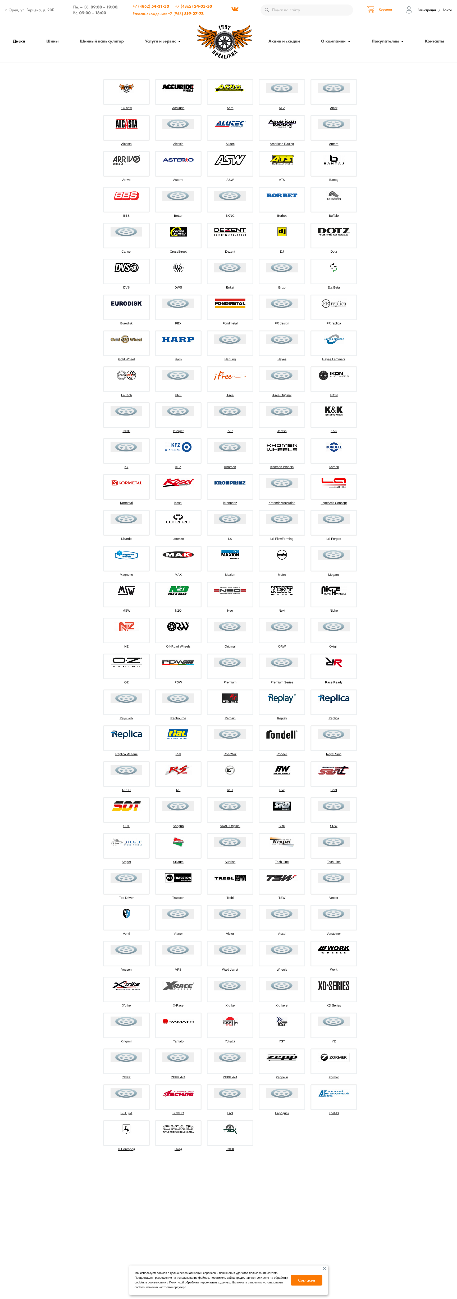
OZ (126, 682)
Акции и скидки (284, 41)
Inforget (178, 431)
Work (333, 969)
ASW (230, 180)
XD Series (334, 1005)
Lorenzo (178, 539)
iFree (230, 395)
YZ (334, 1041)
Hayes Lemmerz (333, 359)
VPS (178, 969)
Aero (230, 108)
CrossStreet (178, 251)
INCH (126, 431)
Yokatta (230, 1041)
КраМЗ (334, 1113)
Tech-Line (334, 862)
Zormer (334, 1077)
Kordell (334, 467)
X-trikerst (282, 1005)
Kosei (178, 503)
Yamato (178, 1041)
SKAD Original (230, 826)
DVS (126, 287)
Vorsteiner (334, 934)
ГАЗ (230, 1113)
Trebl (230, 898)
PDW (178, 682)
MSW (126, 610)
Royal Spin (333, 754)
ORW (282, 646)
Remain (230, 718)
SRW (333, 826)
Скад (178, 1149)
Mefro (282, 575)
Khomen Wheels (282, 467)
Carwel (126, 251)
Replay (282, 718)
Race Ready (333, 682)
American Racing (282, 144)
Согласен (306, 1280)
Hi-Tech (126, 395)
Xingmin (126, 1041)
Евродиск (282, 1113)
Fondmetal (230, 323)
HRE (178, 395)
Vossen (126, 969)
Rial (178, 754)
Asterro (178, 180)
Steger (126, 862)
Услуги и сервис (160, 41)
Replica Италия (126, 754)
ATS (282, 180)
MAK (178, 575)
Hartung (230, 359)
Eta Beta (334, 287)
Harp (178, 359)
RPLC (126, 790)
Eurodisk (126, 323)
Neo (230, 610)
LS (230, 539)
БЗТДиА (126, 1113)
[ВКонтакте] (235, 10)
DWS (178, 287)
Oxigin (333, 646)
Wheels (282, 969)
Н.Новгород (126, 1149)
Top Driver (126, 898)
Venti (126, 934)
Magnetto (126, 575)
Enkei (230, 287)
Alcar (333, 108)
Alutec (230, 144)
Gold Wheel (126, 359)
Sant (334, 790)
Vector (333, 898)
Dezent (230, 251)
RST (230, 790)
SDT (126, 826)
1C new (126, 108)
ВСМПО (178, 1113)
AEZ (282, 108)
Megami (334, 575)
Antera (333, 144)
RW (282, 790)
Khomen (230, 467)
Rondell (282, 754)
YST (282, 1041)
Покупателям (385, 41)
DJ (282, 251)
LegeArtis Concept (334, 503)
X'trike (126, 1005)
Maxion (230, 575)
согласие (263, 1277)
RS (178, 790)
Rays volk (126, 718)
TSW (282, 898)
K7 (127, 467)
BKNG (230, 216)
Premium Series (282, 682)
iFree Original (281, 395)
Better (178, 216)
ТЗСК (230, 1149)
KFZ (178, 467)
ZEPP (126, 1077)
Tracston (178, 898)
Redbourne (178, 718)
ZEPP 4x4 (178, 1077)
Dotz (334, 251)
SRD (281, 826)
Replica (333, 718)
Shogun (178, 826)
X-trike (230, 1005)
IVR (230, 431)
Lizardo (126, 539)
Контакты (434, 41)
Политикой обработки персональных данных (200, 1282)
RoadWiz (230, 754)
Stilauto (178, 862)
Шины (52, 41)
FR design (282, 323)
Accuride (178, 108)
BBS (126, 216)
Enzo (281, 287)
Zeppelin (282, 1077)
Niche (334, 610)
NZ (126, 646)
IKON (333, 395)
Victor (230, 934)
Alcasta (126, 144)
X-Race (178, 1005)
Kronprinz (230, 503)
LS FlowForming (281, 539)
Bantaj (333, 180)
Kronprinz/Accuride (281, 503)
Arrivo (126, 180)
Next (282, 610)
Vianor (178, 934)
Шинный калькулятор (102, 41)
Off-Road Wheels (178, 646)
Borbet (281, 216)
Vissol (282, 934)
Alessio (178, 144)
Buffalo (334, 216)
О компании (333, 41)
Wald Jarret (230, 969)
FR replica (334, 323)
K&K (334, 431)
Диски (19, 41)
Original (230, 646)
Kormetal (126, 503)
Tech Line (282, 862)
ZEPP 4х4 (230, 1077)
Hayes (281, 359)
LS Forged (333, 539)
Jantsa (281, 431)
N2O (178, 610)
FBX (178, 323)
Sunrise (230, 862)
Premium (230, 682)
